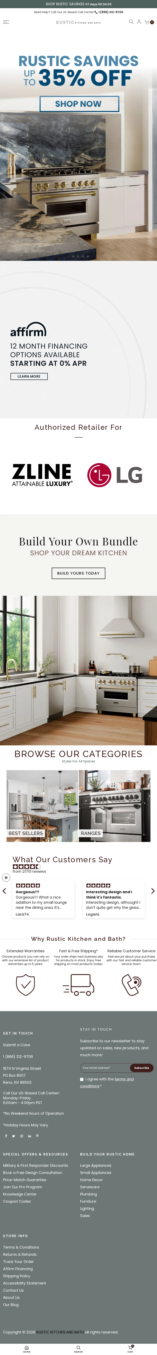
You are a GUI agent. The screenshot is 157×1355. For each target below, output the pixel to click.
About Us (11, 1297)
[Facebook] (6, 1136)
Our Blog (11, 1304)
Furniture (88, 1201)
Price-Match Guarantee (24, 1179)
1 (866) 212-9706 (110, 12)
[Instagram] (22, 1136)
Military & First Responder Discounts (35, 1165)
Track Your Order (18, 1261)
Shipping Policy (16, 1276)
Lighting (87, 1208)
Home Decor (91, 1179)
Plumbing (88, 1194)
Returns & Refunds (20, 1254)
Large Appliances (95, 1165)
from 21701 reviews (29, 871)
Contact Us (13, 1290)
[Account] (139, 22)
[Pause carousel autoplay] (6, 878)
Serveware (90, 1187)
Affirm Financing (18, 1268)
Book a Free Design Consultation (32, 1172)
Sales (85, 1215)
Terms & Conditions (21, 1247)
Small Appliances (95, 1172)
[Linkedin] (30, 1136)
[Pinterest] (37, 1136)
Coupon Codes (17, 1201)
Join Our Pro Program (22, 1187)
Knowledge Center (20, 1194)
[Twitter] (14, 1136)
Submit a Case (16, 1044)
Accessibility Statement (24, 1283)
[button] (20, 22)
